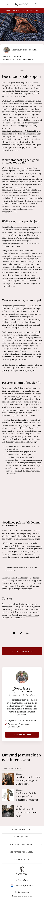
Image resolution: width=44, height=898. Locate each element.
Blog (22, 70)
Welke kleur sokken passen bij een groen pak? (26, 812)
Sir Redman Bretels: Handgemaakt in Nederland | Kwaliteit (27, 796)
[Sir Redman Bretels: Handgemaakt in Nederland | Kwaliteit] (8, 795)
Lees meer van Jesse (22, 734)
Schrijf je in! (21, 859)
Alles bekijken (12, 768)
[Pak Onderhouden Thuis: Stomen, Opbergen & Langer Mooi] (8, 779)
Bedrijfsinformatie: (21, 852)
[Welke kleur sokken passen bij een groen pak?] (8, 811)
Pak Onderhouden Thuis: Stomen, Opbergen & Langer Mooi (28, 780)
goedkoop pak (32, 94)
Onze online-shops (21, 844)
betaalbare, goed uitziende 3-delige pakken (20, 131)
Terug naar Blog (23, 651)
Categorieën (21, 837)
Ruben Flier (33, 50)
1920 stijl (33, 568)
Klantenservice (21, 829)
